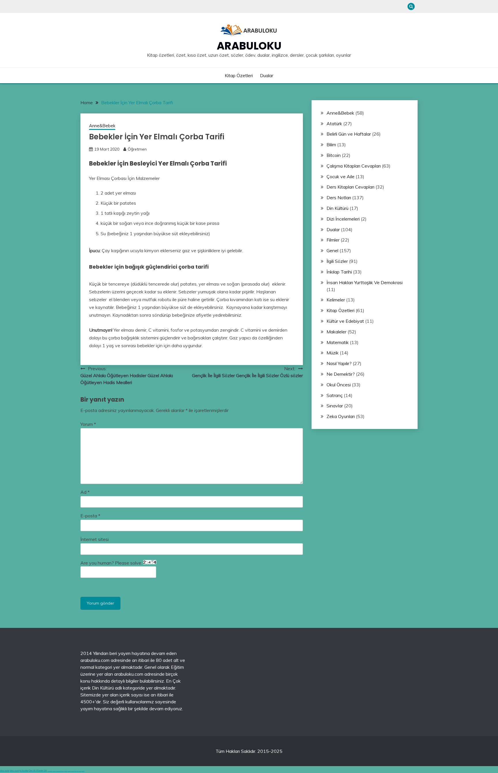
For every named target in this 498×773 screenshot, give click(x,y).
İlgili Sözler (337, 261)
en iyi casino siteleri (50, 771)
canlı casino (54, 771)
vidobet (75, 771)
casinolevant (65, 771)
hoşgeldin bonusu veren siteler (60, 771)
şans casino (72, 771)
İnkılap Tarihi (339, 272)
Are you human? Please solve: (111, 563)
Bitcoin (334, 155)
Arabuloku (249, 45)
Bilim (331, 144)
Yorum (88, 424)
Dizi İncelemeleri (343, 219)
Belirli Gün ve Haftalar (349, 134)
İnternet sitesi (94, 539)
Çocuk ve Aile (340, 176)
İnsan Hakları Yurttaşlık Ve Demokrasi (365, 282)
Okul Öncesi (339, 385)
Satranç (335, 395)
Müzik (333, 353)
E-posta (90, 516)
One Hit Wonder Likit (38, 770)
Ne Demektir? (341, 374)
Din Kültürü (337, 208)
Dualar (266, 75)
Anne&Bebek (102, 125)
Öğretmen (137, 149)
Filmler (333, 240)
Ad (85, 492)
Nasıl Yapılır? (339, 363)
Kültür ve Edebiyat (345, 321)
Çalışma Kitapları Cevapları (354, 166)
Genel (332, 250)
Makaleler (336, 332)
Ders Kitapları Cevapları (350, 187)
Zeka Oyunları (341, 416)
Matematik (338, 342)
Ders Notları (339, 197)
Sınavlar (335, 406)
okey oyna (4, 770)
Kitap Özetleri (239, 75)
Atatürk (334, 123)
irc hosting (24, 770)
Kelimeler (336, 300)
